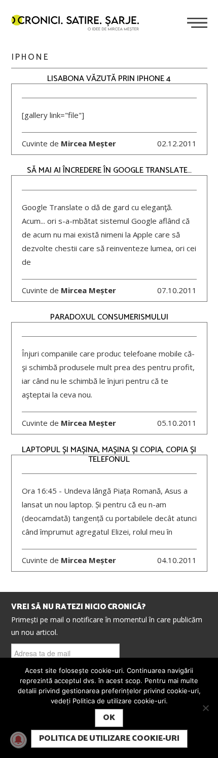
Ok (109, 717)
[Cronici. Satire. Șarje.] (79, 24)
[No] (205, 708)
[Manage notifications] (18, 740)
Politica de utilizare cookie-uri (109, 738)
